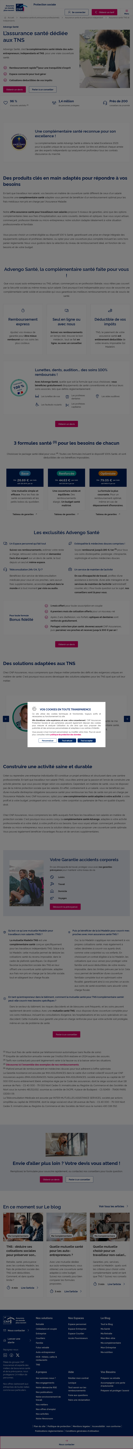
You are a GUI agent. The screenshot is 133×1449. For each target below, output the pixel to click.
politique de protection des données (65, 734)
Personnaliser (48, 740)
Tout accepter (87, 740)
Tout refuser (67, 740)
